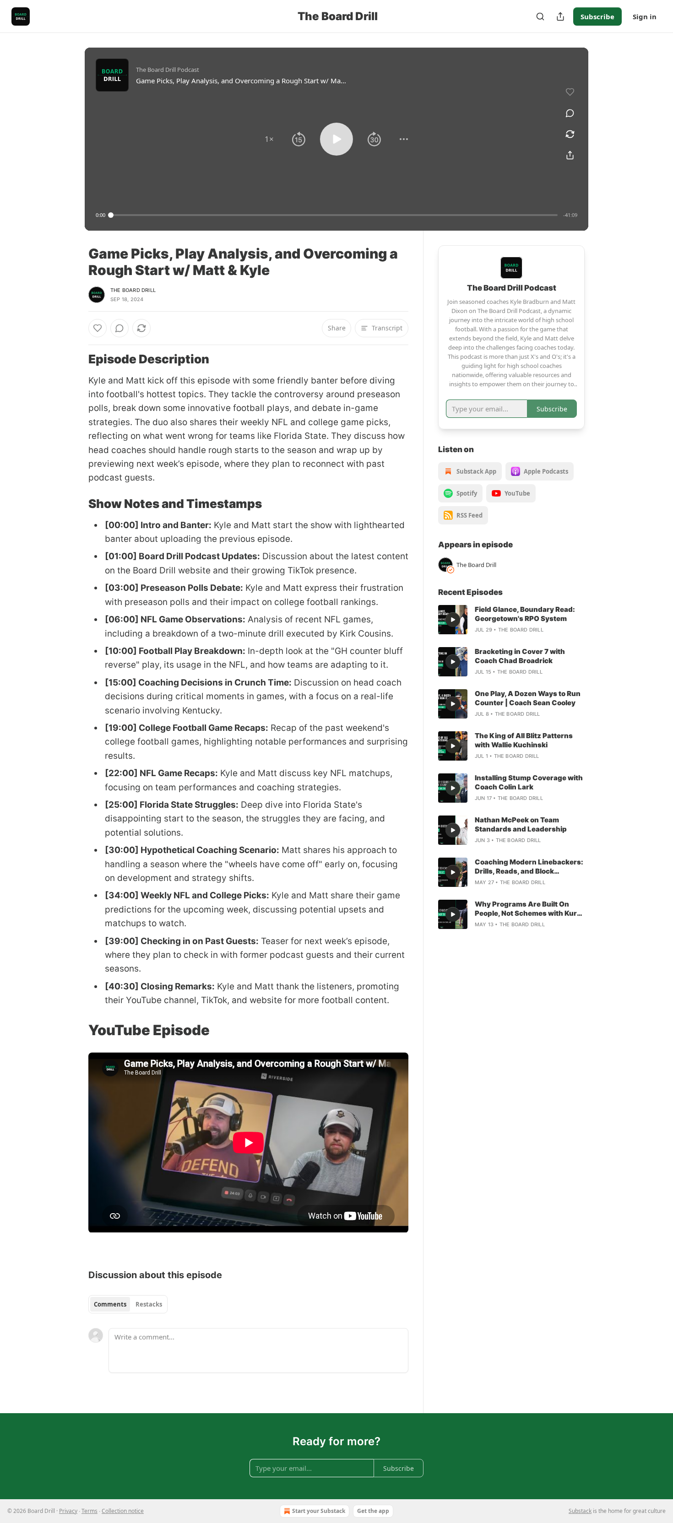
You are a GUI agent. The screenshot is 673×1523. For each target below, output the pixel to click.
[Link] (75, 359)
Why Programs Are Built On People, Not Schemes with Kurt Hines (527, 909)
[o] (452, 619)
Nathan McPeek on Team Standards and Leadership (521, 824)
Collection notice (123, 1511)
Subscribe (597, 16)
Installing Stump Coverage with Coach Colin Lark (529, 782)
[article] (511, 619)
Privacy (68, 1511)
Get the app (373, 1511)
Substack (580, 1511)
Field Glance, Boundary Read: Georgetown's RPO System (525, 614)
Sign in (645, 16)
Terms (89, 1511)
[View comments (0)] (570, 113)
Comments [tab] (110, 1304)
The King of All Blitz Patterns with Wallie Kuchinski (524, 740)
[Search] (540, 16)
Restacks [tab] (149, 1304)
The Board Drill (133, 290)
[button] (269, 139)
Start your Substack (318, 1511)
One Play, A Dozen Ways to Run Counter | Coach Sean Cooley (528, 698)
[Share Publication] (560, 16)
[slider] (334, 215)
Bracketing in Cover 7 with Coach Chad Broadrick (520, 656)
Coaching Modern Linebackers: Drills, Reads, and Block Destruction (529, 867)
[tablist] (128, 1304)
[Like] (97, 328)
